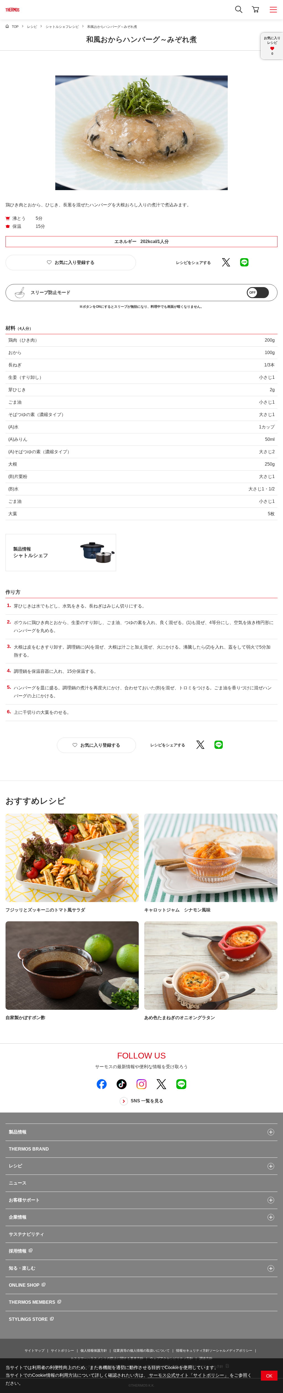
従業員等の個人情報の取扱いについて (141, 1350)
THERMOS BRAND (29, 1149)
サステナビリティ (26, 1234)
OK (269, 1376)
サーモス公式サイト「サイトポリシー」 (188, 1375)
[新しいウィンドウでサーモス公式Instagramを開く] (141, 1084)
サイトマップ (34, 1350)
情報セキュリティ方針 (192, 1350)
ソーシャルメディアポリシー (230, 1350)
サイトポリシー (62, 1350)
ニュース (18, 1183)
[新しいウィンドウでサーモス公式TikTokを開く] (122, 1084)
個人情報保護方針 (93, 1350)
